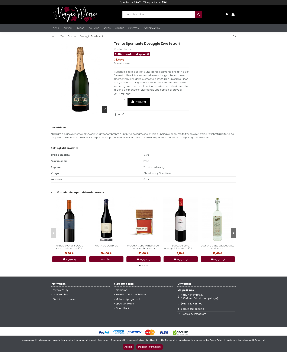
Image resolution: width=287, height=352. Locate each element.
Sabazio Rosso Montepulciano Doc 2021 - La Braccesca (180, 248)
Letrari (128, 49)
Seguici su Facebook (193, 309)
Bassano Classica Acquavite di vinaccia (217, 247)
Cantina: (119, 49)
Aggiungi (141, 101)
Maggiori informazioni (149, 347)
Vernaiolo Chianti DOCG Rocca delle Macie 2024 (69, 247)
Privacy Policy (60, 290)
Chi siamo (121, 290)
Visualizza (106, 259)
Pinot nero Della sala (106, 245)
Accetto (128, 347)
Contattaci (122, 308)
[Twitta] (119, 114)
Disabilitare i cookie (64, 299)
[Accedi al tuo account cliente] (227, 14)
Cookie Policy (60, 294)
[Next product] (235, 36)
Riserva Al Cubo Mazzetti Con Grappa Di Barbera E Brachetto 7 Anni (143, 248)
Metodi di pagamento (129, 299)
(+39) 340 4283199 (191, 303)
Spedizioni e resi (125, 303)
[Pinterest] (123, 114)
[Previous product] (233, 36)
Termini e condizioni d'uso (131, 294)
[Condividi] (115, 114)
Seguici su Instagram (194, 314)
